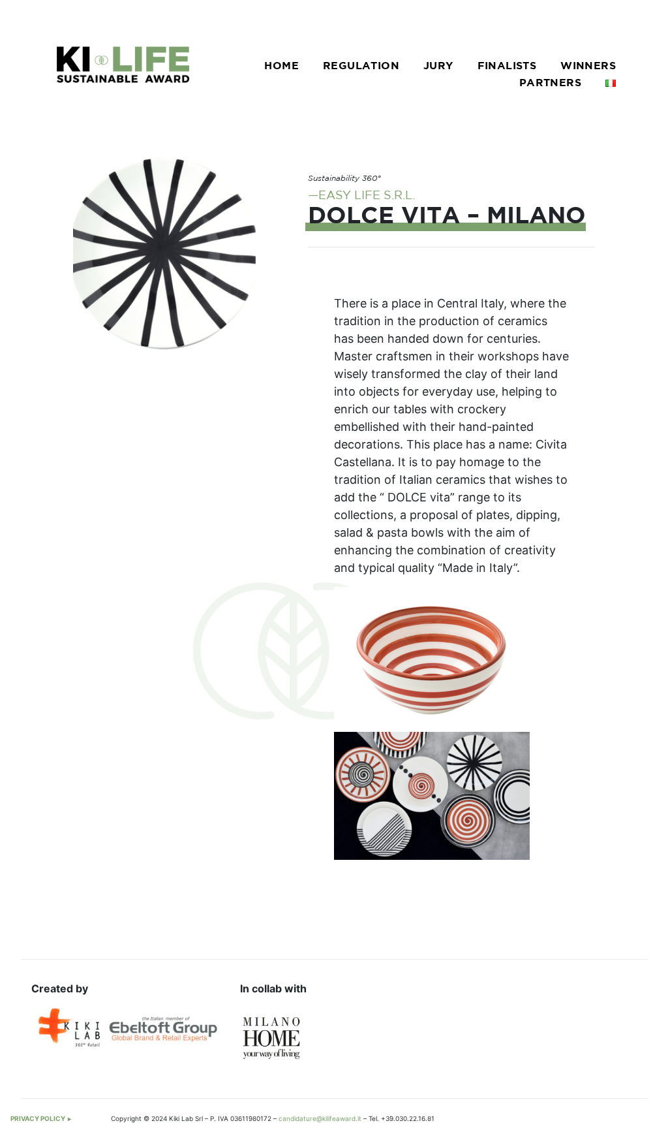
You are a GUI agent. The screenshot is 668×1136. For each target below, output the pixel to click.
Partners (550, 83)
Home (281, 66)
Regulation (361, 66)
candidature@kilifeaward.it (320, 1118)
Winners (588, 66)
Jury (438, 66)
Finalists (507, 66)
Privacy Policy (37, 1118)
